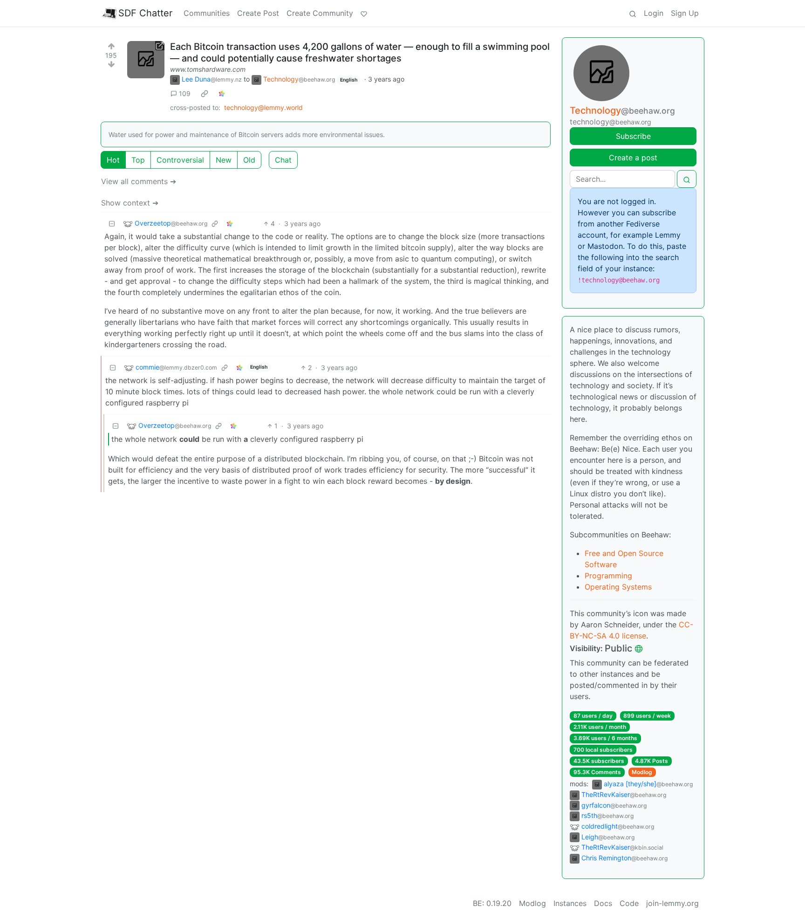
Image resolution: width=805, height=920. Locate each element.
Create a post (633, 157)
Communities (207, 13)
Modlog (642, 772)
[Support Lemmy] (364, 13)
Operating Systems (618, 586)
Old (249, 160)
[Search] (632, 13)
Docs (603, 903)
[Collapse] (111, 223)
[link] (204, 94)
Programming (608, 575)
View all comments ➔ (138, 181)
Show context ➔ (129, 202)
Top (138, 160)
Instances (570, 903)
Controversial (180, 160)
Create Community (320, 13)
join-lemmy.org (672, 903)
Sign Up (685, 13)
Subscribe (633, 136)
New (224, 160)
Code (629, 903)
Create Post (258, 13)
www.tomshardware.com (208, 69)
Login (653, 13)
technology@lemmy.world (263, 107)
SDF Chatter (145, 13)
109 (185, 93)
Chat (283, 160)
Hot (113, 160)
